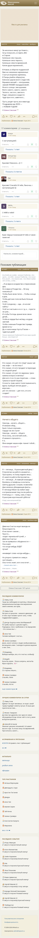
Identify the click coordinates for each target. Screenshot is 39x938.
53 (6, 578)
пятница (32, 463)
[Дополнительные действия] (24, 116)
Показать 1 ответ (13, 149)
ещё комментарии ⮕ (9, 689)
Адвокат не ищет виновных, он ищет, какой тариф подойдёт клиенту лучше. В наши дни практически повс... (18, 706)
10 (14, 116)
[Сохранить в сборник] (11, 116)
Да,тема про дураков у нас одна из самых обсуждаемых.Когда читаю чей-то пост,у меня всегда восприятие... (18, 717)
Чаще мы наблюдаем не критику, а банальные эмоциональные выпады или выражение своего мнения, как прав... (19, 604)
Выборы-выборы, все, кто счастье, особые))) (18, 654)
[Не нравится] (36, 144)
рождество (26, 269)
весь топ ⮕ (6, 830)
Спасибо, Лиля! (7, 677)
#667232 (4, 357)
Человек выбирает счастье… (12, 636)
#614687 (4, 269)
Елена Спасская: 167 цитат (19, 588)
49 (6, 403)
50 (6, 346)
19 (14, 453)
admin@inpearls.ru (19, 931)
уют (36, 357)
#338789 (5, 743)
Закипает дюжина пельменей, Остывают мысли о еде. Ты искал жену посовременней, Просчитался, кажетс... (18, 728)
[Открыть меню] (35, 3)
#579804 (4, 413)
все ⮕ (4, 748)
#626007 (4, 520)
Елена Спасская (10, 110)
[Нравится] (3, 116)
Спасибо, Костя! (8, 684)
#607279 (4, 44)
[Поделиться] (19, 116)
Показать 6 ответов (14, 172)
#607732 (4, 463)
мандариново (34, 44)
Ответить (5, 144)
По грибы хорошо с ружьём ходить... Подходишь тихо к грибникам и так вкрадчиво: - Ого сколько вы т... (19, 627)
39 (6, 116)
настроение (25, 463)
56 (6, 453)
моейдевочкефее (32, 520)
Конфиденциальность (11, 922)
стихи (18, 44)
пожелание (34, 269)
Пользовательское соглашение (14, 919)
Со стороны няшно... (9, 670)
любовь (30, 413)
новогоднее (25, 44)
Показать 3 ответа (13, 221)
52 (6, 510)
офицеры (5, 770)
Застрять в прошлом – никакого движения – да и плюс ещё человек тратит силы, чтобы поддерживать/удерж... (19, 615)
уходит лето (7, 765)
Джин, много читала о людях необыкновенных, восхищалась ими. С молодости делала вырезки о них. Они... (19, 645)
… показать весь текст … (10, 565)
